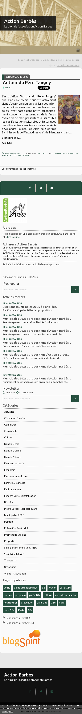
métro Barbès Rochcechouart (20, 508)
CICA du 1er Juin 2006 (68, 65)
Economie (9, 469)
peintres (6, 155)
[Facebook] (30, 188)
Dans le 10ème (12, 450)
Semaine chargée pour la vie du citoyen (37, 60)
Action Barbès (20, 21)
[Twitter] (41, 188)
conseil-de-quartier (66, 595)
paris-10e (34, 595)
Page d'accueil (72, 60)
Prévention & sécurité (16, 528)
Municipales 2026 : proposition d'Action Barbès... (36, 354)
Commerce (10, 424)
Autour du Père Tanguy (27, 82)
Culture (8, 437)
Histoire (8, 502)
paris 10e (9, 610)
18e (53, 602)
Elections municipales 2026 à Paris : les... (30, 306)
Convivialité (10, 431)
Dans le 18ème (12, 456)
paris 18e (42, 602)
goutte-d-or (10, 602)
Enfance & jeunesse (14, 482)
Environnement (12, 489)
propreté (20, 595)
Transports (10, 560)
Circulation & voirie (14, 418)
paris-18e (65, 587)
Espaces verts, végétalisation (20, 495)
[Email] (52, 188)
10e (30, 610)
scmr (62, 602)
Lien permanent (13, 153)
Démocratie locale (14, 463)
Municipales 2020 (14, 515)
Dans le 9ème (11, 443)
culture (47, 595)
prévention (27, 602)
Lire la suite (13, 236)
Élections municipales (16, 476)
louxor (52, 587)
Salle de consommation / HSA (20, 547)
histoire (74, 153)
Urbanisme (10, 566)
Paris (21, 610)
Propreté (9, 541)
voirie (7, 587)
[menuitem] (41, 60)
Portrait (8, 521)
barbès (8, 595)
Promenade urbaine (15, 534)
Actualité (9, 411)
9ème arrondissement (26, 587)
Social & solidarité (14, 554)
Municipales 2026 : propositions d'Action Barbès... (37, 318)
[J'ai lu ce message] (78, 705)
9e (43, 587)
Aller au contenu (10, 2)
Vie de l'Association (15, 573)
